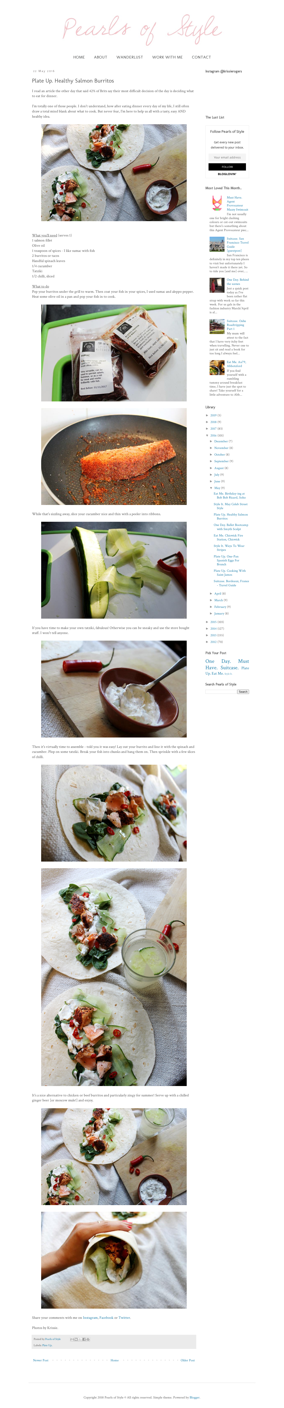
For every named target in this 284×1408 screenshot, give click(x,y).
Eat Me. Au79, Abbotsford (236, 364)
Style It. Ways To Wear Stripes (229, 548)
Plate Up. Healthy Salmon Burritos (231, 516)
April (218, 593)
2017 (213, 429)
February (220, 607)
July (217, 475)
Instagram (90, 1317)
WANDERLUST (129, 57)
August (219, 468)
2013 (213, 635)
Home (115, 1360)
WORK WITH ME (167, 57)
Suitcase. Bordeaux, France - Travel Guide (231, 583)
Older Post (188, 1360)
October (220, 454)
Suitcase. (230, 667)
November (221, 448)
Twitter (124, 1317)
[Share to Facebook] (84, 1339)
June (217, 481)
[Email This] (72, 1339)
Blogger (195, 1397)
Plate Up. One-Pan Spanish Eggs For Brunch (226, 560)
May (217, 488)
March (219, 600)
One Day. (218, 661)
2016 (213, 435)
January (219, 613)
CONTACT (201, 57)
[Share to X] (80, 1339)
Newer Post (40, 1360)
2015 (213, 622)
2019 (213, 415)
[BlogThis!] (76, 1339)
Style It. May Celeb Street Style (231, 506)
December (221, 441)
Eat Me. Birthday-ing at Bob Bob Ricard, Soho (230, 495)
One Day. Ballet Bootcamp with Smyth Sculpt (231, 527)
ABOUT (100, 57)
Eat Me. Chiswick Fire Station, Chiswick (228, 537)
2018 (213, 422)
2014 (213, 629)
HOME (79, 57)
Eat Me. (218, 673)
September (222, 461)
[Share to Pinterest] (88, 1339)
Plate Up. (47, 1345)
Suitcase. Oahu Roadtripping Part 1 (236, 325)
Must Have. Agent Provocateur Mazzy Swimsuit (237, 203)
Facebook (106, 1317)
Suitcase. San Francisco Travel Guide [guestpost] (238, 244)
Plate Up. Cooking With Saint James (230, 573)
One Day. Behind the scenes (238, 282)
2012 (213, 642)
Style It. (228, 673)
